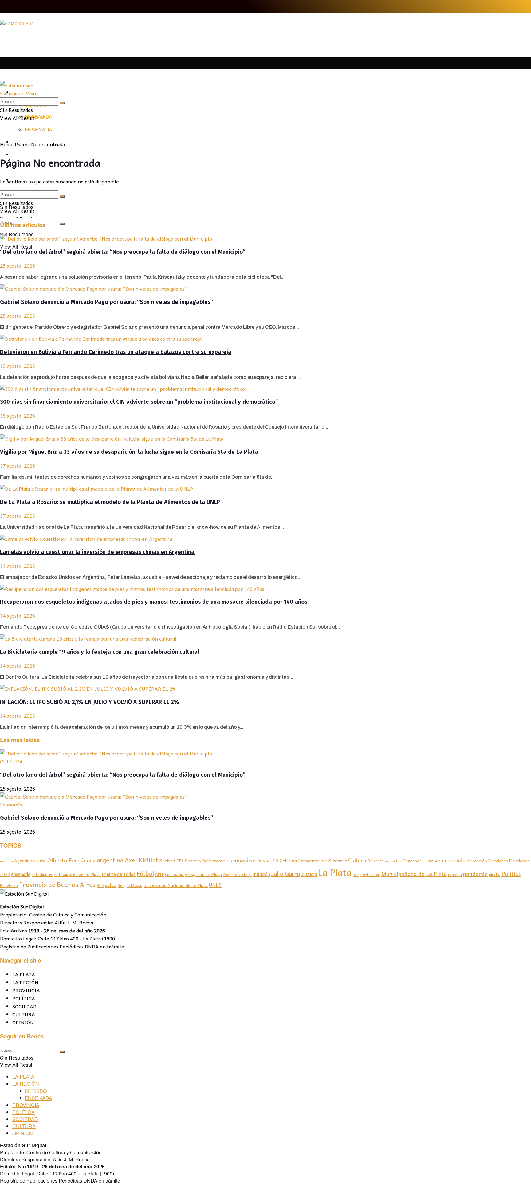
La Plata (335, 872)
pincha (494, 874)
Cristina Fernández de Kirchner (313, 860)
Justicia (309, 874)
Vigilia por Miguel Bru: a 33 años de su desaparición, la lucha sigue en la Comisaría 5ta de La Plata (129, 452)
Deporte (376, 860)
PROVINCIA (26, 990)
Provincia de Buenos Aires (57, 884)
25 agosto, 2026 (17, 265)
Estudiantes (42, 874)
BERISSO (36, 117)
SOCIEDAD (24, 1006)
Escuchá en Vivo (18, 93)
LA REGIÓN (25, 982)
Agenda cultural (30, 860)
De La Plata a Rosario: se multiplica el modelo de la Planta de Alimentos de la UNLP (110, 502)
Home (7, 144)
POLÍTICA (23, 998)
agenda (6, 861)
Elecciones (498, 860)
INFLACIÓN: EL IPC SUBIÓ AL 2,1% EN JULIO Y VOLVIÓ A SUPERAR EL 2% (89, 702)
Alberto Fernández (72, 860)
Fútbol (145, 873)
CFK (180, 860)
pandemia (475, 873)
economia (454, 860)
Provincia (9, 885)
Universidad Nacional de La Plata (176, 885)
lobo (356, 874)
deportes (393, 861)
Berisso (167, 860)
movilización (370, 874)
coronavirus (241, 860)
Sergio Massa (130, 885)
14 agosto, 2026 (17, 566)
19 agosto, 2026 (17, 366)
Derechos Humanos (422, 860)
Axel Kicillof (141, 860)
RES (100, 885)
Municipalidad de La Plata (414, 873)
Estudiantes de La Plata (77, 874)
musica (455, 874)
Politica (511, 873)
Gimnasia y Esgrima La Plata (193, 874)
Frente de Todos (119, 874)
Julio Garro (285, 873)
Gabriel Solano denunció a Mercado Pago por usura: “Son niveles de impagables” (106, 302)
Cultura (357, 860)
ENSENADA (38, 129)
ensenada (20, 874)
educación (477, 860)
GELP (159, 874)
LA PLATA (24, 80)
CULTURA (11, 761)
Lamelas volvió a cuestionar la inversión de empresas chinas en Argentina (97, 552)
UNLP (215, 885)
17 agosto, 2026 (17, 465)
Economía (11, 804)
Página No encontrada (40, 144)
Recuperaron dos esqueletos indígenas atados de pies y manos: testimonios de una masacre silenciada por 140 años (153, 601)
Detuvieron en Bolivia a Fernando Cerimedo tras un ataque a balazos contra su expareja (115, 352)
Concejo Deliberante (205, 860)
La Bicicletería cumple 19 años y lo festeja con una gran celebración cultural (99, 652)
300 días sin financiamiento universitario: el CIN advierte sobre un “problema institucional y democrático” (139, 401)
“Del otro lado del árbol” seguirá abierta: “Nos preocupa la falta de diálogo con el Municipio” (122, 252)
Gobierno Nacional (237, 874)
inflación (261, 874)
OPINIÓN (23, 1022)
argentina (110, 860)
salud (110, 885)
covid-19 (268, 860)
